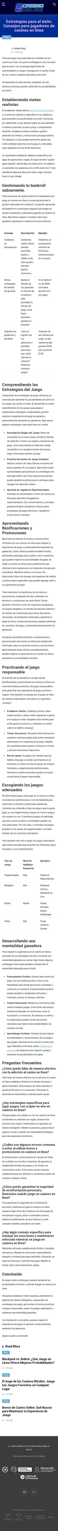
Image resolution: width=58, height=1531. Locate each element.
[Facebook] (24, 1492)
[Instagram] (33, 1492)
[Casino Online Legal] (29, 7)
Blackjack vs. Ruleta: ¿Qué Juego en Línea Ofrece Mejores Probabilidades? (28, 1361)
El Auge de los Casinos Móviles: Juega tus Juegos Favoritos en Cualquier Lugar (28, 1385)
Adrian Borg (20, 48)
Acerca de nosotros (18, 1517)
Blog (6, 37)
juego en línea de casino (41, 110)
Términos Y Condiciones (40, 1517)
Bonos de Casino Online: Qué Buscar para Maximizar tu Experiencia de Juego (27, 1411)
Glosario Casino (28, 1517)
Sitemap (51, 1517)
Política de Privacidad (8, 1517)
